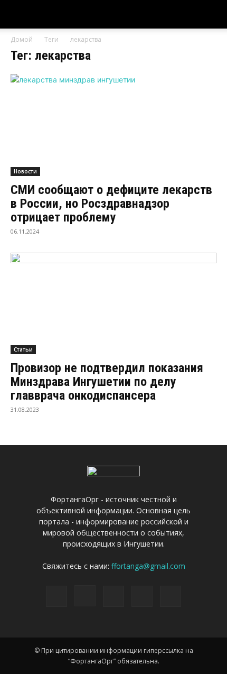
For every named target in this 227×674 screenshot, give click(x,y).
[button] (212, 14)
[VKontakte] (142, 596)
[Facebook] (56, 596)
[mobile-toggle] (18, 14)
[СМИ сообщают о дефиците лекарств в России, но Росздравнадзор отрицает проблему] (113, 125)
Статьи (23, 349)
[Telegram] (113, 596)
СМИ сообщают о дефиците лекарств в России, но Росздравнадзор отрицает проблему (111, 203)
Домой (22, 39)
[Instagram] (85, 595)
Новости (25, 171)
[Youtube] (170, 596)
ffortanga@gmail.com (148, 566)
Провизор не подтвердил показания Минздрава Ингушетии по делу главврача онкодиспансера (107, 382)
